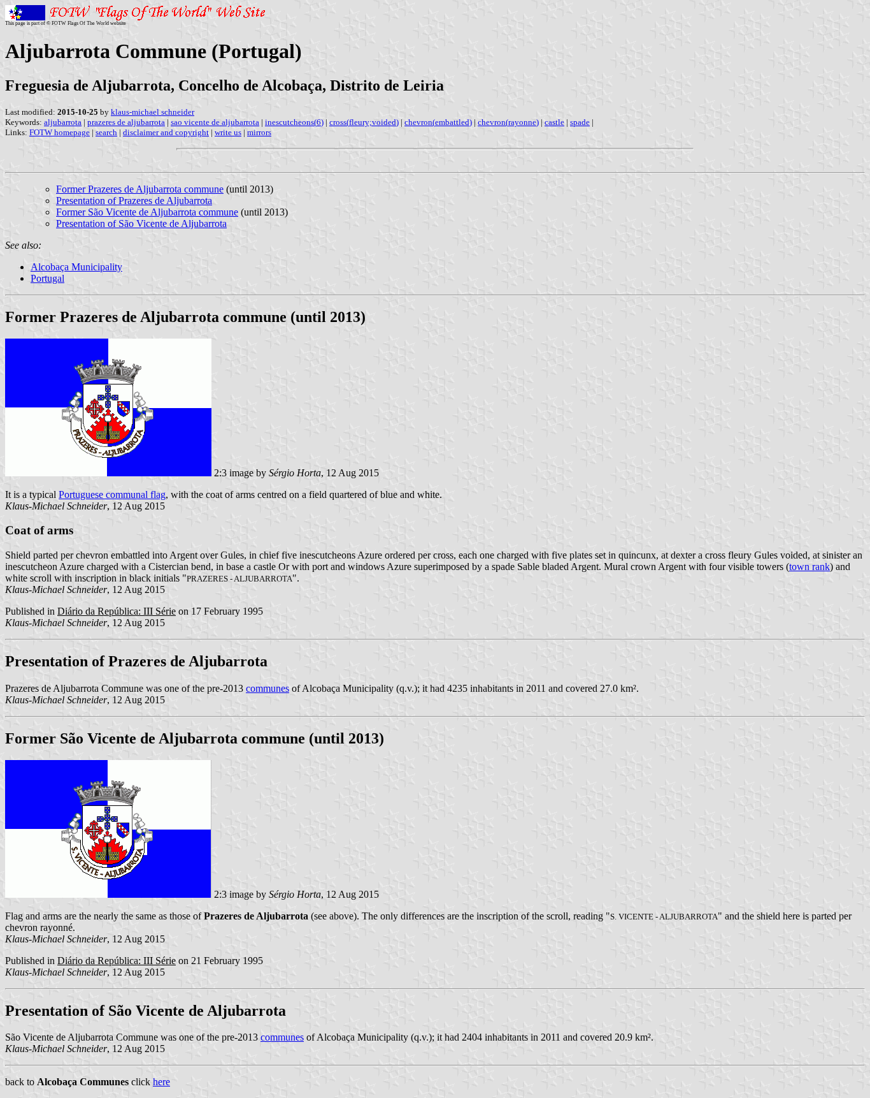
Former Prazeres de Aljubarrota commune (140, 189)
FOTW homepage (59, 132)
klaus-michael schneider (152, 112)
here (161, 1081)
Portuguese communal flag (112, 494)
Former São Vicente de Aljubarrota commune (147, 212)
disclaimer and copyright (166, 132)
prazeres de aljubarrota (126, 122)
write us (228, 132)
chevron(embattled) (438, 122)
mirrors (259, 132)
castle (554, 122)
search (106, 132)
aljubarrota (63, 122)
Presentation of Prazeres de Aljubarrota (134, 200)
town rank (809, 566)
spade (580, 122)
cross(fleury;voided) (364, 122)
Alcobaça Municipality (76, 266)
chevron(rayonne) (508, 122)
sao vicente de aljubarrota (215, 122)
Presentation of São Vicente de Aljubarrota (141, 223)
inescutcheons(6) (294, 122)
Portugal (47, 278)
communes (267, 688)
